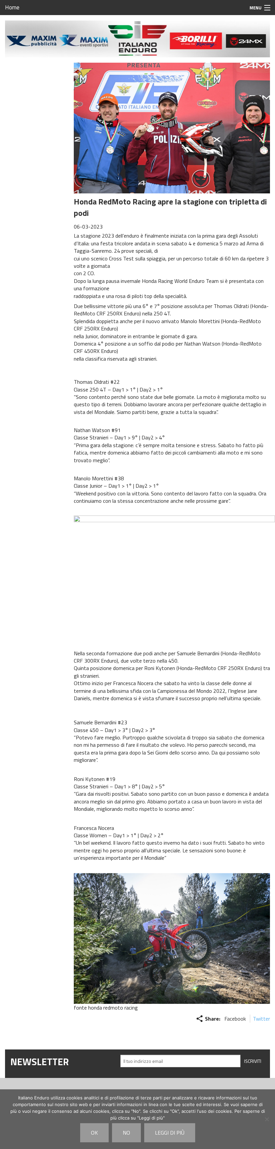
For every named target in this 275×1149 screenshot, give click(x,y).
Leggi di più (169, 1133)
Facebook (235, 1019)
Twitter (261, 1019)
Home (12, 7)
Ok (94, 1133)
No (126, 1133)
